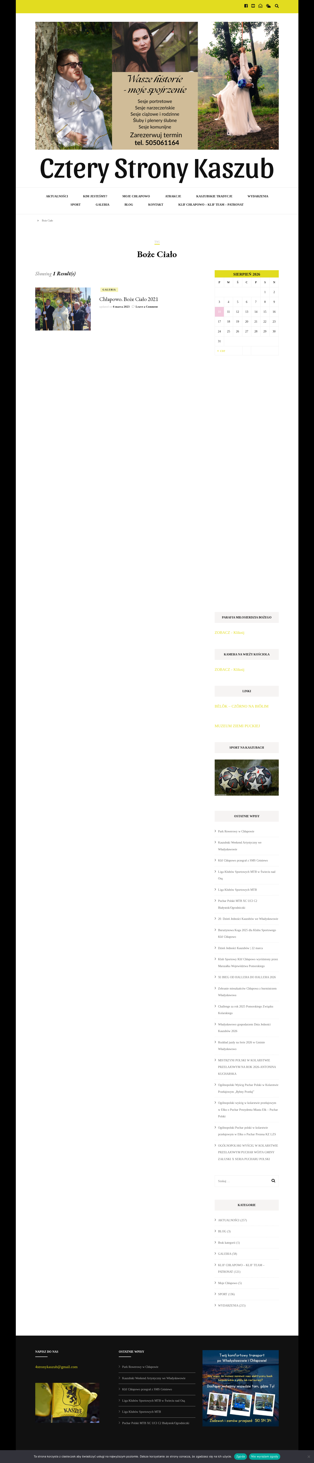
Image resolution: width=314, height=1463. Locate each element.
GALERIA (102, 204)
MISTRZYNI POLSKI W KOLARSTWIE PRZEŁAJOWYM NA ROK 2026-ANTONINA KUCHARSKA (247, 1067)
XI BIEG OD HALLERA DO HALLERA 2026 (247, 977)
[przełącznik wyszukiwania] (277, 6)
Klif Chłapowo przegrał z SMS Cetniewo (243, 860)
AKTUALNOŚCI (57, 196)
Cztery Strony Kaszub (157, 166)
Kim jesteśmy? (95, 196)
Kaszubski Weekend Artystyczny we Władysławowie (153, 1378)
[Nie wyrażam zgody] (309, 1456)
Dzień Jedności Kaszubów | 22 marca (240, 948)
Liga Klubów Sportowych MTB (237, 889)
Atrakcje (173, 196)
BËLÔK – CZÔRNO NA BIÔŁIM (242, 706)
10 (219, 311)
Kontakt (155, 204)
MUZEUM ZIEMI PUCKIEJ (237, 726)
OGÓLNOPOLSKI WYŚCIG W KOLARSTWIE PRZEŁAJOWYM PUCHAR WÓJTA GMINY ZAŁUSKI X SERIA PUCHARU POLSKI (248, 1152)
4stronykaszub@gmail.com (56, 1367)
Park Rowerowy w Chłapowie (236, 831)
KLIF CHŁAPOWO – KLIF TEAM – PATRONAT (211, 204)
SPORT (75, 204)
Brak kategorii (226, 1242)
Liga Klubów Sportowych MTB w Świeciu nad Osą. (154, 1400)
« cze (221, 350)
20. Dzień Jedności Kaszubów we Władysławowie (248, 918)
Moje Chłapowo (136, 196)
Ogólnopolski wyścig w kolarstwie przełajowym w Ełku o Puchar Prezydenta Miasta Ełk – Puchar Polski (248, 1109)
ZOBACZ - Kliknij (229, 632)
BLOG (129, 204)
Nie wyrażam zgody (264, 1456)
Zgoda (240, 1456)
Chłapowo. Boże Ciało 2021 (128, 299)
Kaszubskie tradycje (214, 196)
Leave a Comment (147, 306)
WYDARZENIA (258, 196)
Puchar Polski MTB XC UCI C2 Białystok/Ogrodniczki (155, 1423)
